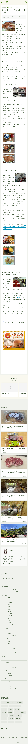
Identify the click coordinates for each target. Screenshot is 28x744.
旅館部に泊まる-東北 (8, 624)
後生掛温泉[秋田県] (8, 600)
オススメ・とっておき (8, 583)
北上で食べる (7, 61)
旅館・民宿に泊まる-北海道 (10, 589)
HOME (2, 737)
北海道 (20, 702)
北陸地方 (4, 656)
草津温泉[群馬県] (7, 646)
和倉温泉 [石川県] (8, 658)
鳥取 (11, 722)
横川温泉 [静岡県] (8, 643)
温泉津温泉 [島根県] (8, 675)
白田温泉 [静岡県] (8, 641)
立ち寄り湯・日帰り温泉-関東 (10, 652)
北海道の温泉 (5, 586)
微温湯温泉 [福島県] (8, 613)
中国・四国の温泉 (6, 670)
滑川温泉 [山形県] (8, 620)
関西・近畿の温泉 (6, 662)
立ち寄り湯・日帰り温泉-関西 (10, 667)
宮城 (19, 706)
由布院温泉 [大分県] (8, 683)
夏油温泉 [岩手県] (11, 7)
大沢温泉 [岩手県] (8, 606)
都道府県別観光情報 (8, 581)
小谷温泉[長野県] (7, 631)
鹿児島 (18, 722)
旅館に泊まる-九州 (8, 686)
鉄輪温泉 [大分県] (8, 681)
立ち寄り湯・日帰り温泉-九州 (10, 688)
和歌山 (5, 706)
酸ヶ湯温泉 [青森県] (8, 602)
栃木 (17, 712)
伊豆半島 (6, 702)
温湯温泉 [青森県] (8, 604)
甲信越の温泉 (5, 628)
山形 (4, 709)
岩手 (17, 709)
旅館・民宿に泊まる (8, 665)
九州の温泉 (4, 679)
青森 (18, 718)
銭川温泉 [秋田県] (8, 597)
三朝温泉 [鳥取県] (8, 673)
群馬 (4, 718)
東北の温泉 (4, 595)
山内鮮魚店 (18, 298)
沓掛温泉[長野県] (7, 633)
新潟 (11, 712)
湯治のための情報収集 (7, 578)
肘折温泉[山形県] (7, 622)
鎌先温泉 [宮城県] (8, 618)
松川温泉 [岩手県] (8, 611)
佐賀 (13, 702)
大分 (12, 706)
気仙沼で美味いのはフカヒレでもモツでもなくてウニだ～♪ (14, 226)
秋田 (19, 715)
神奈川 (5, 715)
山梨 (11, 709)
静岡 (5, 722)
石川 (23, 712)
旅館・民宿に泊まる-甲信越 (10, 635)
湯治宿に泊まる (7, 650)
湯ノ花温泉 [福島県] (8, 615)
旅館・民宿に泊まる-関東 (9, 648)
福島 (12, 715)
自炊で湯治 (5, 2)
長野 (11, 718)
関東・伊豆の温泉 (6, 638)
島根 (4, 712)
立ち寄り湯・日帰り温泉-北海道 (11, 591)
